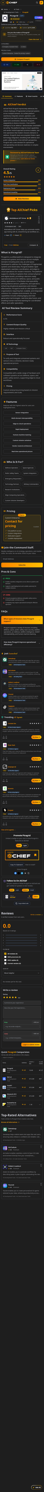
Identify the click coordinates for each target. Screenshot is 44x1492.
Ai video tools (39, 226)
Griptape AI (12, 767)
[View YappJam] (5, 707)
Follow (36, 896)
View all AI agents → (8, 830)
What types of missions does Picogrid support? (19, 620)
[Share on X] (18, 873)
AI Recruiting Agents (13, 792)
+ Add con (36, 1033)
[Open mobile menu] (3, 2)
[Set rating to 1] (4, 997)
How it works (32, 96)
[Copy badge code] (28, 873)
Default (25, 890)
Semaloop (11, 658)
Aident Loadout (13, 682)
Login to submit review (31, 1045)
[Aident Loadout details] (5, 1167)
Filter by (6, 949)
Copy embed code (23, 903)
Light (25, 845)
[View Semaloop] (5, 659)
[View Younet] (5, 695)
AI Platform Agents (13, 749)
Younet (10, 694)
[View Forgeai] (5, 810)
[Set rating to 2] (7, 997)
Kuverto (11, 788)
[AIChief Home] (11, 2)
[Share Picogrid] (27, 64)
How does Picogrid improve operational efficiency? (20, 643)
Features (20, 96)
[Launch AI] (41, 2)
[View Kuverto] (5, 788)
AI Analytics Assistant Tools (10, 47)
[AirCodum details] (5, 1148)
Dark (19, 845)
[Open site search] (37, 2)
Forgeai (10, 810)
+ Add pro (36, 1022)
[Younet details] (5, 1186)
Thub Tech (11, 745)
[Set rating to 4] (13, 997)
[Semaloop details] (5, 1129)
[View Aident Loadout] (5, 683)
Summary (8, 96)
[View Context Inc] (5, 723)
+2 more (23, 47)
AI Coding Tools (18, 676)
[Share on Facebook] (15, 873)
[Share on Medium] (25, 873)
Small (32, 890)
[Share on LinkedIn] (22, 873)
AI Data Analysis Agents (14, 727)
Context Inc (12, 723)
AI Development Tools (19, 664)
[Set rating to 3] (10, 997)
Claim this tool (34, 39)
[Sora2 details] (37, 218)
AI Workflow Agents (13, 770)
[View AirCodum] (5, 671)
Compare (22, 245)
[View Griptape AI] (5, 767)
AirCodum (11, 670)
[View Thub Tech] (5, 745)
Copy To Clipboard (16, 865)
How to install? (30, 865)
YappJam (11, 706)
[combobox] (22, 973)
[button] (22, 565)
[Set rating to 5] (15, 997)
